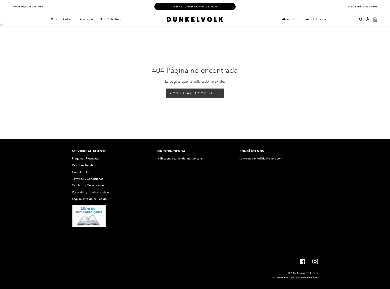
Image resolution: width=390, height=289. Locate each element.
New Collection (110, 19)
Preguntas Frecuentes (86, 159)
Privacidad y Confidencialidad (91, 192)
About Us (288, 19)
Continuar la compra (191, 93)
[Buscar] (361, 19)
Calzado (68, 19)
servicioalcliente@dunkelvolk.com (260, 159)
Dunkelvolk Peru (307, 273)
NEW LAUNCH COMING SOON (195, 6)
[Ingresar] (368, 19)
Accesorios (87, 19)
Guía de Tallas (81, 172)
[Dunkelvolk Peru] (195, 19)
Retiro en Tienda (82, 165)
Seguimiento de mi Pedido (89, 199)
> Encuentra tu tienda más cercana (180, 159)
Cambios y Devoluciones (88, 185)
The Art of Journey (313, 19)
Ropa (54, 19)
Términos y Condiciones (87, 179)
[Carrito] (374, 19)
